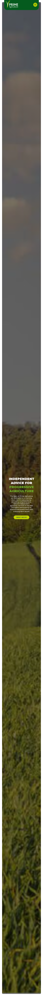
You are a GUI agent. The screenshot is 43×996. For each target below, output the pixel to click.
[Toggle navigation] (35, 5)
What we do (21, 517)
